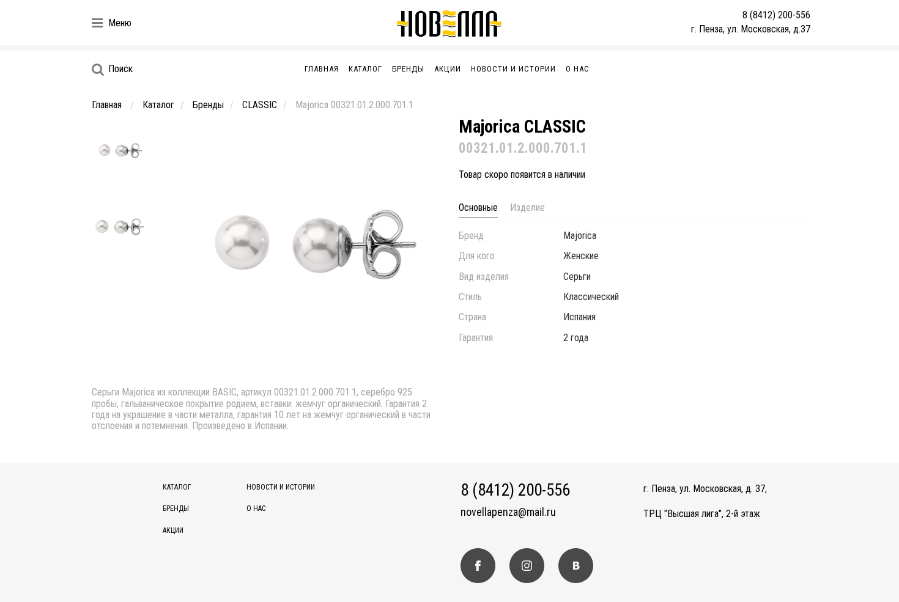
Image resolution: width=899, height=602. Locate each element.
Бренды (408, 68)
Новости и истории (513, 68)
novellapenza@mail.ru (508, 512)
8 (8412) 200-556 (776, 15)
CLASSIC (259, 105)
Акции (447, 68)
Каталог (365, 68)
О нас (578, 68)
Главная (322, 68)
